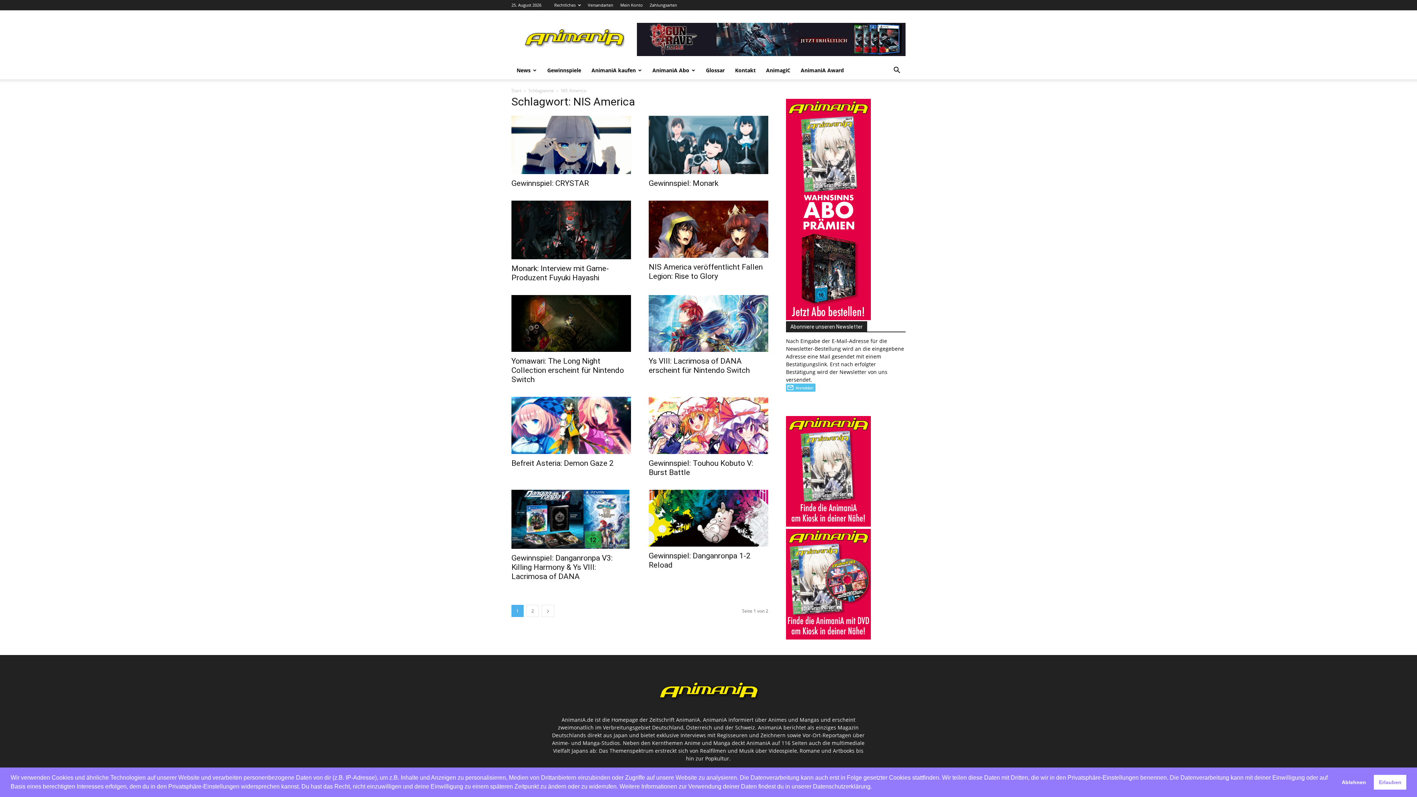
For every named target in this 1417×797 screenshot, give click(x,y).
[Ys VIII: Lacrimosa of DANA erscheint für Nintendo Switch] (708, 323)
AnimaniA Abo (670, 70)
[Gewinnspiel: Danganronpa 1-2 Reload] (708, 518)
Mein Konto (631, 5)
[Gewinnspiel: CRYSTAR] (571, 145)
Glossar (715, 70)
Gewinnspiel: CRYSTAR (550, 183)
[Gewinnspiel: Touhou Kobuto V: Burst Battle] (708, 425)
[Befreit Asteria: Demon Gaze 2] (571, 425)
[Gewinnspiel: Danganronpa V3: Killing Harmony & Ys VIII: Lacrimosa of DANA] (571, 519)
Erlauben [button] (1390, 782)
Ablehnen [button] (1354, 782)
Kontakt (745, 70)
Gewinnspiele (564, 70)
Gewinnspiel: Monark (683, 183)
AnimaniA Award (822, 70)
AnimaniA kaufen (614, 70)
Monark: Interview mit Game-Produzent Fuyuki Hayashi (560, 273)
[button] (897, 70)
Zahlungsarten (663, 5)
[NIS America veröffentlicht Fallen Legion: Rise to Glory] (708, 229)
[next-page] (548, 611)
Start (516, 90)
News (524, 70)
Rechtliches (565, 5)
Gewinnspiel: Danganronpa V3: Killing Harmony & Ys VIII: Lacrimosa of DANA (562, 567)
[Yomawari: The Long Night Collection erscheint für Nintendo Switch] (571, 323)
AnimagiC (778, 70)
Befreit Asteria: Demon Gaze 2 (562, 463)
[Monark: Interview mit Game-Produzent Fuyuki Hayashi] (571, 230)
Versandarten (600, 5)
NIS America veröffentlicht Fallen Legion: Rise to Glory (706, 272)
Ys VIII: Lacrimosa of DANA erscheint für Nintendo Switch (699, 366)
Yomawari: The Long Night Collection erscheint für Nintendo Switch (567, 370)
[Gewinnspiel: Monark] (708, 145)
